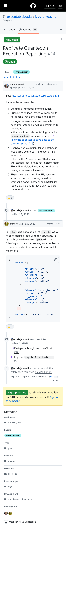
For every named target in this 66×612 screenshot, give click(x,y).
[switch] (10, 197)
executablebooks (19, 16)
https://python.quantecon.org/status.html (35, 95)
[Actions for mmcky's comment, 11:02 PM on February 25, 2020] (59, 223)
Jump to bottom (12, 76)
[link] (20, 210)
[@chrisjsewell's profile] (6, 85)
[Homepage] (33, 6)
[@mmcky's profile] (6, 224)
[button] (56, 260)
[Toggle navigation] (5, 5)
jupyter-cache (45, 16)
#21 (52, 377)
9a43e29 (53, 380)
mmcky (14, 223)
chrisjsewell (17, 84)
